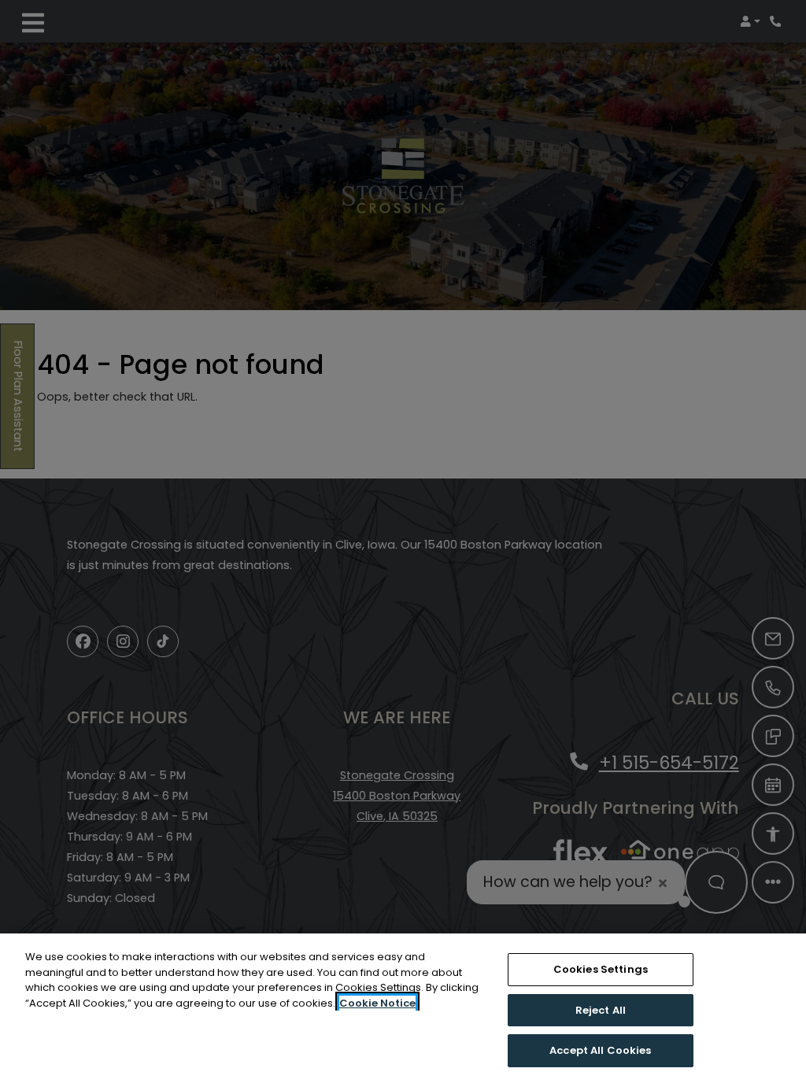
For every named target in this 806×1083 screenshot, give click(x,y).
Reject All (600, 1010)
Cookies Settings (600, 969)
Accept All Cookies (600, 1050)
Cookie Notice (377, 1003)
